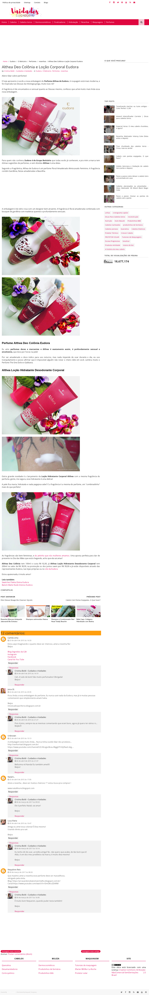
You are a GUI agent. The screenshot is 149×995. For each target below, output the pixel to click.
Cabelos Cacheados (112, 225)
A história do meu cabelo (115, 249)
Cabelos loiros (26, 22)
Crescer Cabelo (127, 233)
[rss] (130, 2)
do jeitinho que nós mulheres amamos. (52, 555)
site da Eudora (51, 569)
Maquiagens (98, 22)
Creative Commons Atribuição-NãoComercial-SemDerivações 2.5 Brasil (129, 972)
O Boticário (22, 61)
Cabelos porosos (111, 229)
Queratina (125, 229)
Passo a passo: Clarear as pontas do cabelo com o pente (132, 197)
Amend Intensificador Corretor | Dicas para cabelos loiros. (132, 117)
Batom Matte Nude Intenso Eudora (17, 585)
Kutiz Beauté (120, 221)
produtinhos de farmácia (133, 225)
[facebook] (110, 2)
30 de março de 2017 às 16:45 (28, 897)
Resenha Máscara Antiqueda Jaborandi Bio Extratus (11, 620)
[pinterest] (122, 2)
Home (4, 22)
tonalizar (126, 241)
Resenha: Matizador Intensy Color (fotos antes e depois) (132, 137)
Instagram (12, 654)
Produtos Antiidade (112, 245)
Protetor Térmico (111, 233)
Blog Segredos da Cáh (17, 651)
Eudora (12, 61)
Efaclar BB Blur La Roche (85, 969)
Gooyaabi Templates (31, 992)
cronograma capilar (120, 213)
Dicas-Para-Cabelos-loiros (115, 217)
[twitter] (118, 2)
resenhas (42, 61)
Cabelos (13, 22)
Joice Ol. (11, 689)
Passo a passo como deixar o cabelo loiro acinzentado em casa (132, 177)
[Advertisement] (70, 42)
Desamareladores (10, 969)
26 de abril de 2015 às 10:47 (20, 823)
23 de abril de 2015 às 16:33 (20, 640)
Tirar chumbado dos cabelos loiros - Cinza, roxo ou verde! (132, 147)
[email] (134, 2)
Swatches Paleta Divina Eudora (15, 582)
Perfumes (110, 22)
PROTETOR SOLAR (112, 237)
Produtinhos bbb (46, 973)
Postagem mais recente (11, 951)
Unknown (12, 735)
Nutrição (108, 221)
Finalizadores (59, 22)
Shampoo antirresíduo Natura (37, 619)
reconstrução (133, 217)
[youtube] (126, 2)
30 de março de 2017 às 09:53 (28, 802)
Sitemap (27, 2)
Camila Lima (13, 638)
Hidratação (73, 22)
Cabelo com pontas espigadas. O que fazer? (132, 157)
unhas (107, 213)
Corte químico (8, 973)
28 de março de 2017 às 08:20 (21, 872)
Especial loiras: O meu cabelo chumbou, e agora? (132, 127)
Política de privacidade (11, 2)
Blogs (46, 2)
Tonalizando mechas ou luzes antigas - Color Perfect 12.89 (132, 107)
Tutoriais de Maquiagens (131, 237)
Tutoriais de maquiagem (86, 965)
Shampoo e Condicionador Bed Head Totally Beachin (62, 620)
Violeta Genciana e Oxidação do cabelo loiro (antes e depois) (132, 167)
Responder (13, 663)
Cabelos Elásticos (138, 229)
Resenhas (85, 22)
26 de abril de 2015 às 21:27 (27, 720)
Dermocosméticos (43, 22)
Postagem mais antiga (90, 951)
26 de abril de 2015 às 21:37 (27, 761)
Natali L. (11, 777)
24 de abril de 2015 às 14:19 (27, 673)
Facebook (12, 657)
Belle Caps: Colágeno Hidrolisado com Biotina (85, 620)
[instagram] (114, 2)
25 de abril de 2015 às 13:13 (20, 738)
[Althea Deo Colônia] (41, 245)
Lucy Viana (12, 820)
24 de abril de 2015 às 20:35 (20, 692)
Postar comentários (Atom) (20, 954)
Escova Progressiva (112, 241)
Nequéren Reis (14, 869)
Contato (37, 2)
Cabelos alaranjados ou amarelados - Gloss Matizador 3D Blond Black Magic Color (132, 188)
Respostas (13, 667)
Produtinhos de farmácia (49, 969)
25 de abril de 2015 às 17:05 (20, 779)
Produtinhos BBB (134, 221)
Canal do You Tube (16, 659)
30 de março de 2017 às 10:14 (28, 848)
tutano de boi (128, 245)
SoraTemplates (11, 992)
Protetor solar (81, 973)
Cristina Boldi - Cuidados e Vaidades (30, 671)
